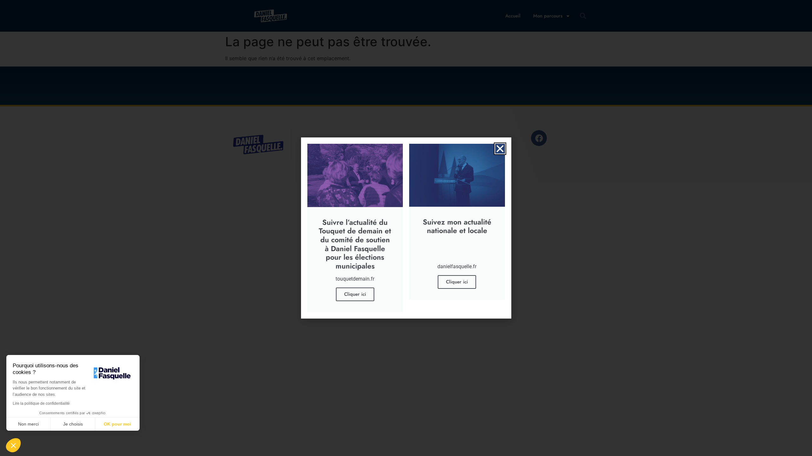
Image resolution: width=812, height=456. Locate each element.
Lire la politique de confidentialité (41, 403)
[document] (406, 228)
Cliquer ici (355, 294)
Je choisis (73, 424)
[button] (500, 149)
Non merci (28, 424)
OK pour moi (117, 424)
